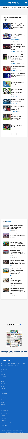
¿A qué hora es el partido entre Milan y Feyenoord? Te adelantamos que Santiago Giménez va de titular (17, 58)
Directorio (3, 415)
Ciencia (3, 388)
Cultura (3, 391)
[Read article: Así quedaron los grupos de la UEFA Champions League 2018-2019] (6, 75)
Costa (2, 402)
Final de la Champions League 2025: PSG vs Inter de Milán (18, 35)
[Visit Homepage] (14, 3)
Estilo (2, 381)
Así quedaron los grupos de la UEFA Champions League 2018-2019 (18, 75)
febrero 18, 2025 (20, 63)
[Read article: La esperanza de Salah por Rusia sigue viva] (6, 84)
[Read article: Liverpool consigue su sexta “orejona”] (6, 68)
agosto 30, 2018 (20, 78)
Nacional (3, 379)
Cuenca (3, 407)
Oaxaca (13, 7)
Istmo (2, 399)
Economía (3, 376)
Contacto (3, 420)
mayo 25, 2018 (19, 103)
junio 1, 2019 (19, 70)
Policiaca (3, 374)
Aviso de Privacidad (6, 423)
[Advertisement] (14, 153)
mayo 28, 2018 (19, 85)
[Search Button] (26, 3)
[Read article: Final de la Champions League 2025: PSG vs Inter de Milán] (6, 36)
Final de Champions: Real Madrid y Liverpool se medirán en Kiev (17, 108)
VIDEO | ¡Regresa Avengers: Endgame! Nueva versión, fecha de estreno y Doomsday (17, 262)
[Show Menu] (2, 3)
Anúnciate (3, 418)
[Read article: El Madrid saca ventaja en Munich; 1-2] (6, 127)
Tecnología (4, 393)
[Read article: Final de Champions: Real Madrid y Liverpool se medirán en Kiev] (6, 108)
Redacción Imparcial (15, 39)
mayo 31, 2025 (15, 41)
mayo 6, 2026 (19, 30)
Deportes (3, 383)
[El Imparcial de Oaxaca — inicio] (14, 360)
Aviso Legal (4, 425)
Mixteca (3, 404)
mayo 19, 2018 (19, 111)
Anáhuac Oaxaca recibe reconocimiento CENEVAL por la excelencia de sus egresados (17, 244)
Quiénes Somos (5, 413)
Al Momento (5, 7)
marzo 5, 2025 (20, 51)
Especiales (21, 7)
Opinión (3, 386)
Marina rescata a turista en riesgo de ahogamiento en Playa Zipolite (16, 227)
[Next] (15, 134)
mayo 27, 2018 (19, 96)
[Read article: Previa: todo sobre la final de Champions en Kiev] (6, 101)
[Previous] (13, 134)
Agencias (13, 30)
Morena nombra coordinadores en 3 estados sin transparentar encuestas (17, 235)
